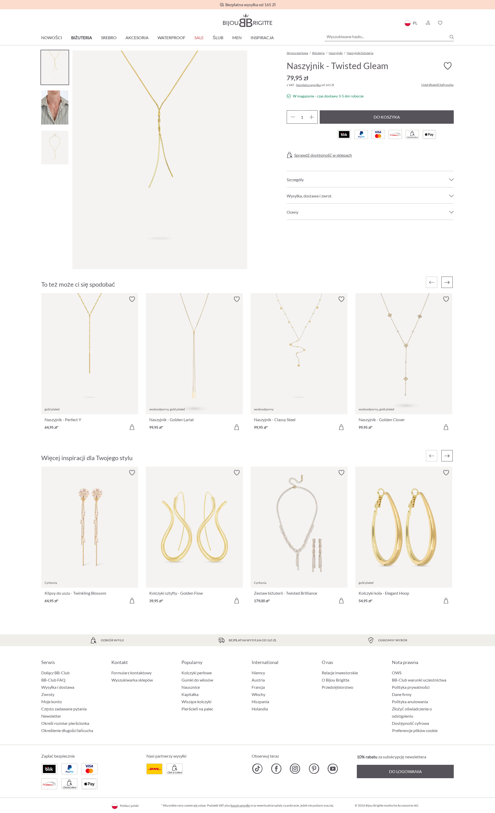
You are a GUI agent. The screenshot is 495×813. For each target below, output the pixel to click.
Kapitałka (190, 694)
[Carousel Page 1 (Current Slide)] (54, 67)
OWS (396, 672)
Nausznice (191, 687)
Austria (258, 679)
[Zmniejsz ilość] (293, 117)
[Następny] (447, 282)
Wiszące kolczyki (196, 701)
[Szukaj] (452, 37)
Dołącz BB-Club (55, 672)
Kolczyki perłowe (197, 672)
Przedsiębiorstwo (337, 687)
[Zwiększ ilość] (312, 117)
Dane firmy (401, 694)
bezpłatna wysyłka (308, 85)
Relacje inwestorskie (340, 672)
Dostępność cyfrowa (410, 723)
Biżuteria (81, 37)
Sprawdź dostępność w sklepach (323, 155)
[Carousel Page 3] (54, 147)
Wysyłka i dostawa (57, 687)
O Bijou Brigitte (335, 679)
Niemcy (258, 672)
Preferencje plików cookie (415, 730)
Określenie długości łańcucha (67, 730)
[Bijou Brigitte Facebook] (276, 769)
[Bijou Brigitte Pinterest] (314, 769)
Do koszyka (387, 116)
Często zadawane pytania (64, 708)
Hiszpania (260, 701)
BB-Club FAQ (53, 679)
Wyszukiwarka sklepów (132, 679)
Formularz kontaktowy (131, 672)
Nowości (51, 37)
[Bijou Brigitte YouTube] (333, 769)
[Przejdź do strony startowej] (247, 20)
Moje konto (51, 701)
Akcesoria (137, 37)
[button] (428, 23)
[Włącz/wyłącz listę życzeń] (447, 66)
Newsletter (51, 716)
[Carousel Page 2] (54, 107)
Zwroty (47, 694)
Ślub (218, 37)
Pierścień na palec (197, 708)
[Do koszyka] (132, 427)
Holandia (260, 708)
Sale (199, 37)
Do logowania (405, 771)
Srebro (109, 37)
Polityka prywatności (411, 687)
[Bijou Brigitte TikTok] (257, 769)
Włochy (258, 694)
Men (237, 37)
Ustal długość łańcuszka (437, 85)
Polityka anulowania (410, 701)
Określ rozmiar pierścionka (65, 723)
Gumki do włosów (197, 679)
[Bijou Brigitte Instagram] (295, 769)
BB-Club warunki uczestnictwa (419, 679)
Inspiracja (262, 37)
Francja (258, 687)
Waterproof (171, 37)
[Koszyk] (452, 23)
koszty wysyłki (240, 805)
